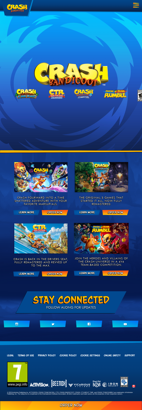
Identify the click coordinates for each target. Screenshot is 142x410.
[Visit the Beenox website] (59, 384)
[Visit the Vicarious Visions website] (79, 386)
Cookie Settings (90, 355)
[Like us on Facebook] (89, 323)
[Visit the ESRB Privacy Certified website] (124, 386)
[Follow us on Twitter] (53, 323)
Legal (10, 355)
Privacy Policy (47, 355)
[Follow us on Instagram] (16, 323)
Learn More (26, 212)
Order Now (71, 405)
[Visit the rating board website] (17, 386)
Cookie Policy (68, 355)
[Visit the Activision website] (39, 385)
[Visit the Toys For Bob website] (97, 384)
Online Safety (112, 355)
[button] (133, 386)
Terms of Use (26, 355)
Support (130, 355)
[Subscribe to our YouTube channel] (125, 323)
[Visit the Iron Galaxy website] (110, 385)
